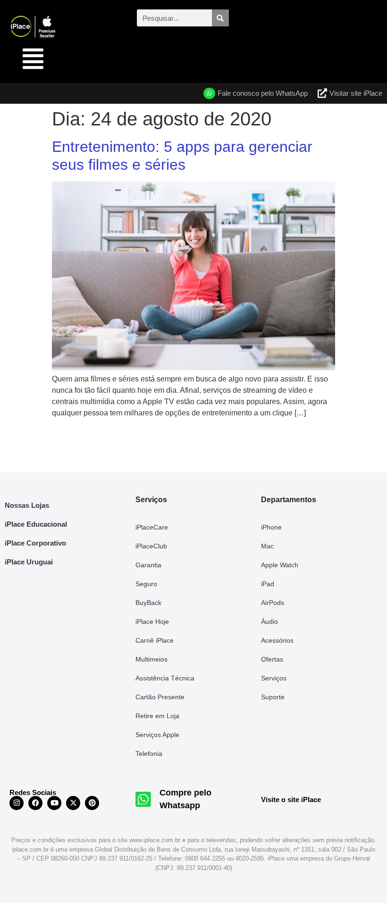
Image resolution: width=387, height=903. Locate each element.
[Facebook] (35, 803)
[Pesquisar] (220, 17)
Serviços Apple (157, 734)
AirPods (272, 602)
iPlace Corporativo (35, 543)
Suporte (273, 697)
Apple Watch (279, 565)
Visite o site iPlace (291, 799)
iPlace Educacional (36, 524)
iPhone (271, 527)
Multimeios (151, 659)
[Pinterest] (92, 803)
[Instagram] (16, 803)
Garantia (148, 565)
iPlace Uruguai (29, 562)
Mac (267, 546)
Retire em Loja (157, 716)
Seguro (146, 584)
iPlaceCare (151, 527)
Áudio (269, 621)
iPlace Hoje (152, 621)
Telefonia (148, 753)
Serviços (273, 678)
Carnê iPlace (154, 640)
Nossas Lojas (27, 505)
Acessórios (277, 640)
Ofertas (272, 659)
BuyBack (148, 602)
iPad (267, 584)
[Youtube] (54, 803)
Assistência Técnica (164, 678)
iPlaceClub (151, 546)
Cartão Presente (160, 697)
